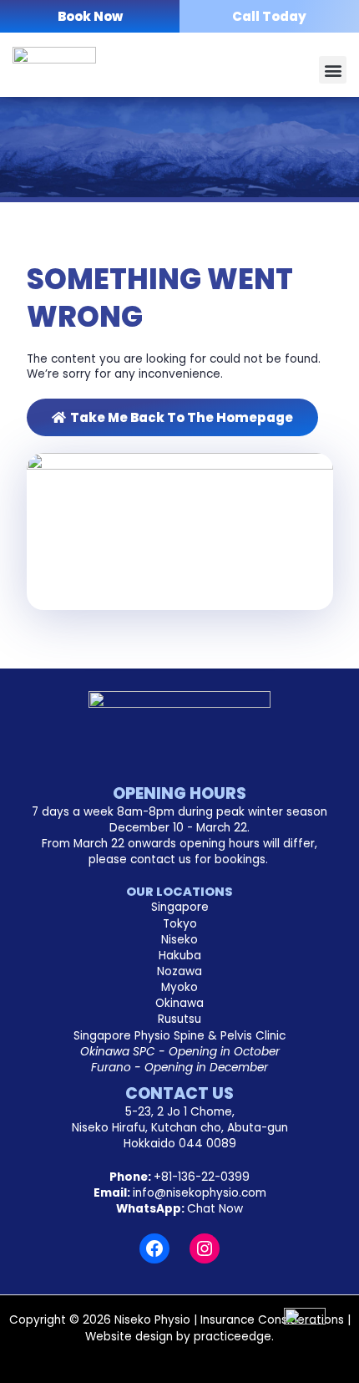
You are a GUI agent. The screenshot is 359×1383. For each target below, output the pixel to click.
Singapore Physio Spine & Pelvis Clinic (179, 1036)
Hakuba (180, 956)
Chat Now (215, 1209)
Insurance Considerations (272, 1320)
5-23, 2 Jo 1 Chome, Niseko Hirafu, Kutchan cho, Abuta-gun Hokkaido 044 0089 (180, 1128)
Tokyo (180, 924)
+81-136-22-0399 (202, 1177)
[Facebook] (154, 1248)
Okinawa (179, 1003)
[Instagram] (205, 1248)
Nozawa (179, 971)
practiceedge (232, 1337)
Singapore (180, 907)
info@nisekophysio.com (199, 1193)
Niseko (179, 940)
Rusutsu (179, 1019)
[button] (332, 70)
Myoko (179, 987)
